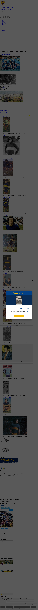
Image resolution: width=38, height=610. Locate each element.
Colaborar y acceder (19, 315)
